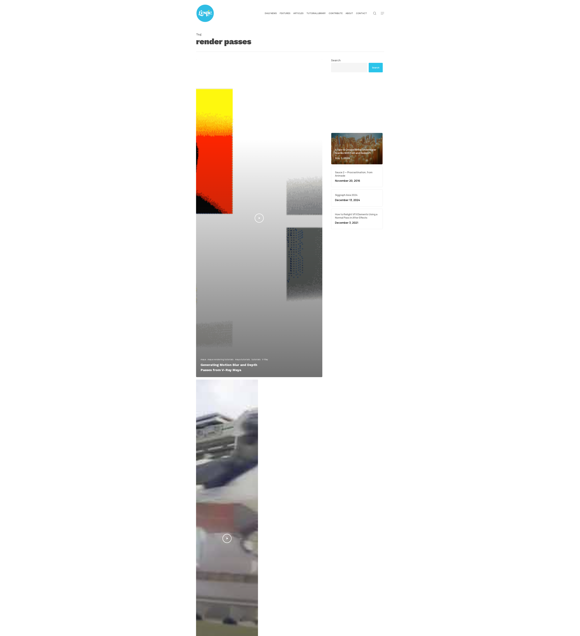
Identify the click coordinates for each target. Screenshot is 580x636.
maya (203, 359)
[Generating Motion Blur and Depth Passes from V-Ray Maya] (259, 218)
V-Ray (265, 359)
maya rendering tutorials (221, 359)
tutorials (256, 359)
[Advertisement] (357, 102)
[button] (382, 13)
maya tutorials (242, 359)
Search (336, 60)
